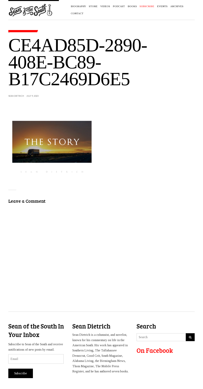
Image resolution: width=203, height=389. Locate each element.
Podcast (119, 6)
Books (132, 6)
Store (93, 6)
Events (162, 6)
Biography (78, 6)
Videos (105, 6)
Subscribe (20, 373)
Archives (176, 6)
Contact (77, 13)
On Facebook (155, 350)
